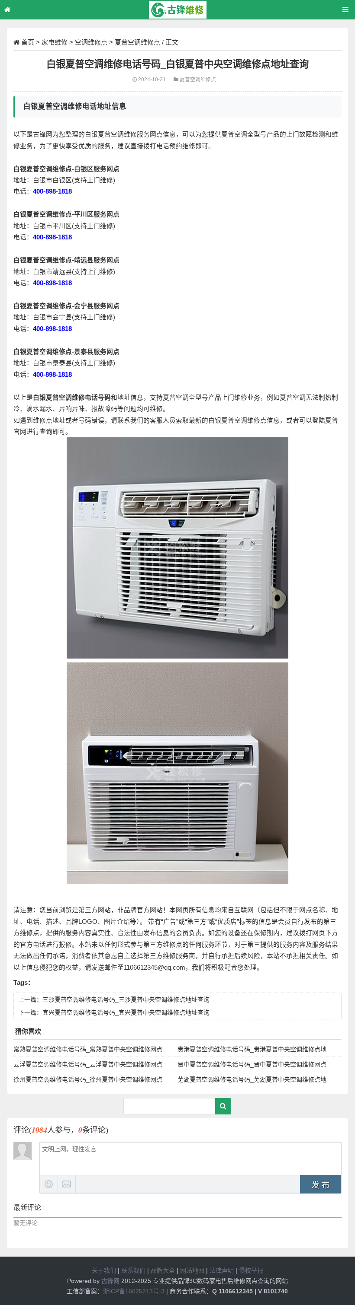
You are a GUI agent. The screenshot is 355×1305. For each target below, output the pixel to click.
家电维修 (55, 42)
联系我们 (133, 1270)
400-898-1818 (52, 191)
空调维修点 (91, 42)
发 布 (320, 1185)
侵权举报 (251, 1270)
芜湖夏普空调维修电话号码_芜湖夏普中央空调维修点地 (252, 1079)
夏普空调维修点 (137, 42)
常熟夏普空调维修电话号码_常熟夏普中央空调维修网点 (87, 1049)
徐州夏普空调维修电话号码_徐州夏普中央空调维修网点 (87, 1079)
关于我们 (104, 1270)
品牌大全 (163, 1270)
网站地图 (192, 1270)
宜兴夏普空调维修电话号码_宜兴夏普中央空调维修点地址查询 (126, 1012)
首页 (27, 42)
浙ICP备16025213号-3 (134, 1291)
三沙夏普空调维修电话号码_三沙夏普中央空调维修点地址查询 (126, 999)
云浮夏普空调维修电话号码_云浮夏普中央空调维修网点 (87, 1064)
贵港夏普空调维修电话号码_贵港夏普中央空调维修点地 (252, 1049)
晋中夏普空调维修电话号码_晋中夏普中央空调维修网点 (252, 1064)
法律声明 (222, 1270)
